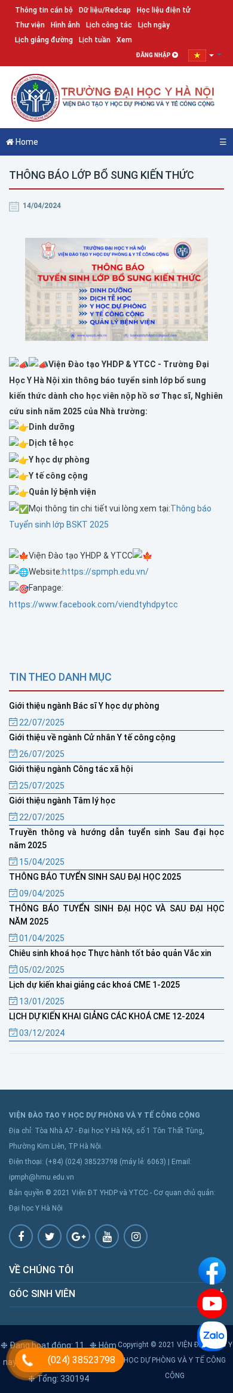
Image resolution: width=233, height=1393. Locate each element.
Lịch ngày (154, 25)
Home (26, 142)
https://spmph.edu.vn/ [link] (105, 571)
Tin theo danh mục (60, 677)
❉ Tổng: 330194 (58, 1378)
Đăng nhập (154, 55)
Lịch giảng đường (44, 40)
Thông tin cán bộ (44, 10)
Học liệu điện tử (164, 10)
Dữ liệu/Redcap (105, 10)
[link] (93, 604)
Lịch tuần (95, 40)
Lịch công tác (109, 25)
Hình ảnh (65, 25)
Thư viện (30, 25)
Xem (124, 40)
